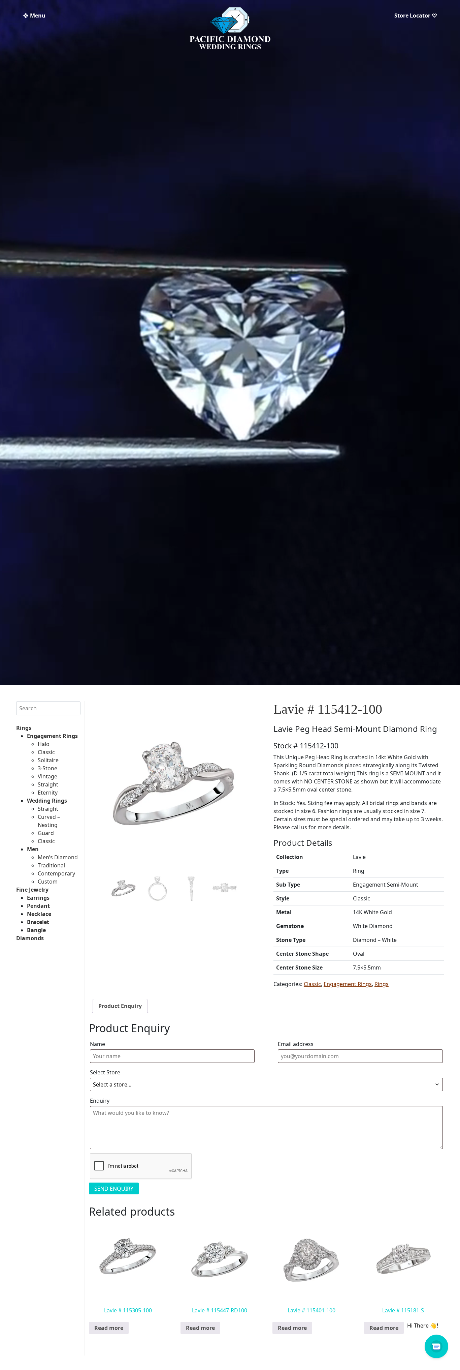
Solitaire (48, 760)
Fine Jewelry (32, 889)
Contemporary (56, 873)
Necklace (39, 914)
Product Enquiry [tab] (120, 1006)
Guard (46, 833)
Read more (108, 1328)
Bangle (36, 930)
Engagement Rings (52, 736)
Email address (296, 1044)
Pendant (38, 906)
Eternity (48, 792)
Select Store (105, 1072)
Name (97, 1044)
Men (33, 849)
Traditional (51, 865)
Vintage (47, 776)
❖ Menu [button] (34, 15)
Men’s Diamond (58, 857)
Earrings (38, 897)
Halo (44, 744)
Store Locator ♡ (415, 15)
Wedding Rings (47, 800)
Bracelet (38, 922)
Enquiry (99, 1100)
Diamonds (30, 938)
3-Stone (47, 768)
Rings (23, 728)
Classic (46, 752)
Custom (48, 881)
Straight (48, 784)
